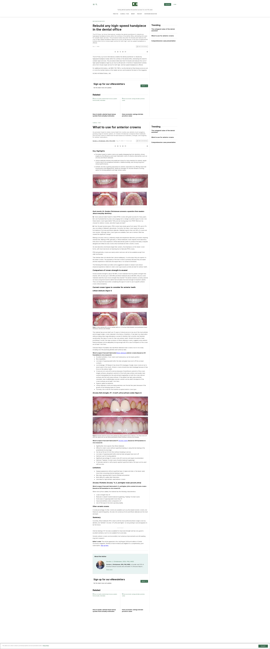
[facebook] (115, 51)
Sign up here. (105, 543)
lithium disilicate (121, 353)
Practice (115, 13)
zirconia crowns (123, 440)
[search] (96, 4)
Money (133, 13)
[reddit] (123, 51)
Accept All (263, 646)
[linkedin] (117, 51)
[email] (125, 51)
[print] (147, 51)
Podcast (139, 13)
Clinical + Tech (124, 13)
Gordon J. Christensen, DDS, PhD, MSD (104, 141)
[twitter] (120, 51)
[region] (135, 646)
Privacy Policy (46, 645)
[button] (94, 4)
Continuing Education (150, 13)
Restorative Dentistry (99, 21)
